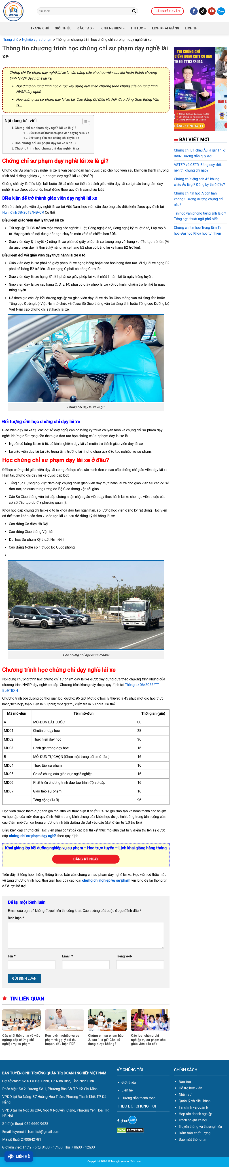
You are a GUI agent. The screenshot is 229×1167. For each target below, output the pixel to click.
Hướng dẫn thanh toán (138, 1098)
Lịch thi (191, 28)
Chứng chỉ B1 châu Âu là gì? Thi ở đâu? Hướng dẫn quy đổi (199, 153)
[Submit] (134, 11)
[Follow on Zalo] (221, 11)
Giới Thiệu (63, 28)
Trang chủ (40, 28)
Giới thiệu (128, 1082)
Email (67, 956)
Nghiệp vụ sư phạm (37, 39)
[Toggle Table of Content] (84, 121)
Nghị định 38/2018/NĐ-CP (22, 212)
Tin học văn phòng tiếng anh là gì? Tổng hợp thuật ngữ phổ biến (200, 216)
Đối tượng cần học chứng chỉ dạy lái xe (54, 137)
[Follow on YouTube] (212, 11)
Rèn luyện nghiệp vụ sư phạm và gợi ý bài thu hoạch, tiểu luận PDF (62, 1040)
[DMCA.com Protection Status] (130, 1130)
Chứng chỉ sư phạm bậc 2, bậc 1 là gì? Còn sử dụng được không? (105, 1040)
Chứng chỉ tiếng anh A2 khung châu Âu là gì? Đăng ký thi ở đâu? (199, 182)
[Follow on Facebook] (194, 11)
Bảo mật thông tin (192, 1139)
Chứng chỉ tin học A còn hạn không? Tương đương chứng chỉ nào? (198, 199)
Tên (11, 956)
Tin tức (137, 28)
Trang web (124, 956)
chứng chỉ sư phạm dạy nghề (32, 836)
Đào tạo (84, 28)
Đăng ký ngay (85, 859)
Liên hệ (127, 1090)
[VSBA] (16, 11)
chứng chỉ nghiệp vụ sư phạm (106, 880)
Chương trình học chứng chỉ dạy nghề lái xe (47, 148)
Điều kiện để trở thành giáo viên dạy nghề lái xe (59, 133)
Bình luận (16, 918)
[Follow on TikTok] (203, 11)
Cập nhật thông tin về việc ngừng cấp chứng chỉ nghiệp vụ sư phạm (21, 1040)
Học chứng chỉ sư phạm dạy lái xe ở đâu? (45, 143)
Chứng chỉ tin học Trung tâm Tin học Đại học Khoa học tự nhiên (198, 230)
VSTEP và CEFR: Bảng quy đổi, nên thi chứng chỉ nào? (198, 168)
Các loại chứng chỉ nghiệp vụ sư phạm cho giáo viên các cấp (148, 1040)
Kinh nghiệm (111, 28)
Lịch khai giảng (165, 28)
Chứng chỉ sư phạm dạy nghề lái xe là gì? (45, 128)
